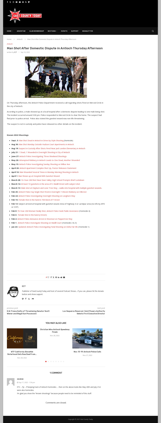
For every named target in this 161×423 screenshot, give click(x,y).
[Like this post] (48, 277)
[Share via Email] (64, 277)
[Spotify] (23, 2)
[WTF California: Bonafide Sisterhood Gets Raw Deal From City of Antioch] (22, 338)
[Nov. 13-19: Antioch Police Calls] (87, 338)
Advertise (21, 31)
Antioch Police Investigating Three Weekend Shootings (43, 156)
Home (9, 31)
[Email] (20, 2)
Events (64, 31)
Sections (52, 31)
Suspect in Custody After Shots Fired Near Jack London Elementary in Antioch (52, 148)
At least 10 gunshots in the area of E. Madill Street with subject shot (50, 184)
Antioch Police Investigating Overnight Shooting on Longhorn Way (46, 196)
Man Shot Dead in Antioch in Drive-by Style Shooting (41, 140)
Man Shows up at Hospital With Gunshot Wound (39, 176)
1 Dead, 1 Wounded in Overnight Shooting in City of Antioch (44, 152)
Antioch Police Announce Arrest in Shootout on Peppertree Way (44, 219)
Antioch (20, 39)
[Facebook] (7, 2)
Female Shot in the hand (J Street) (32, 215)
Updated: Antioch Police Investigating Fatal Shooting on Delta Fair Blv (48, 227)
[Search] (153, 31)
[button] (10, 345)
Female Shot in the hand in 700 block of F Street (39, 199)
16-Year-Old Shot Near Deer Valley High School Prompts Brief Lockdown (52, 180)
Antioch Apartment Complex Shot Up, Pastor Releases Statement (48, 168)
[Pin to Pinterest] (56, 277)
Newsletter (87, 31)
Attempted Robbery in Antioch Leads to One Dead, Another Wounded (49, 160)
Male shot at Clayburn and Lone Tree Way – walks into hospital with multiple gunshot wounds (61, 188)
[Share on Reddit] (61, 277)
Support (74, 31)
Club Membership (36, 31)
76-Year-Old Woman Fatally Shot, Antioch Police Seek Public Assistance (48, 211)
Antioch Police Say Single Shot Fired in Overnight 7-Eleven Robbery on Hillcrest (53, 192)
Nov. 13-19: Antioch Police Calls (87, 352)
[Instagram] (13, 2)
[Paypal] (29, 2)
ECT (15, 52)
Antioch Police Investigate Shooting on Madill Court (40, 222)
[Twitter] (10, 2)
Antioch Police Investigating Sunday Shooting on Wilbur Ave (44, 164)
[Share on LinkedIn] (58, 277)
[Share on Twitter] (53, 277)
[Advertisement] (108, 15)
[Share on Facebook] (51, 277)
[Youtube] (16, 2)
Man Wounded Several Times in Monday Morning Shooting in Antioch (49, 172)
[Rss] (26, 2)
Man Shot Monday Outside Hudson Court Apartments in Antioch (46, 144)
